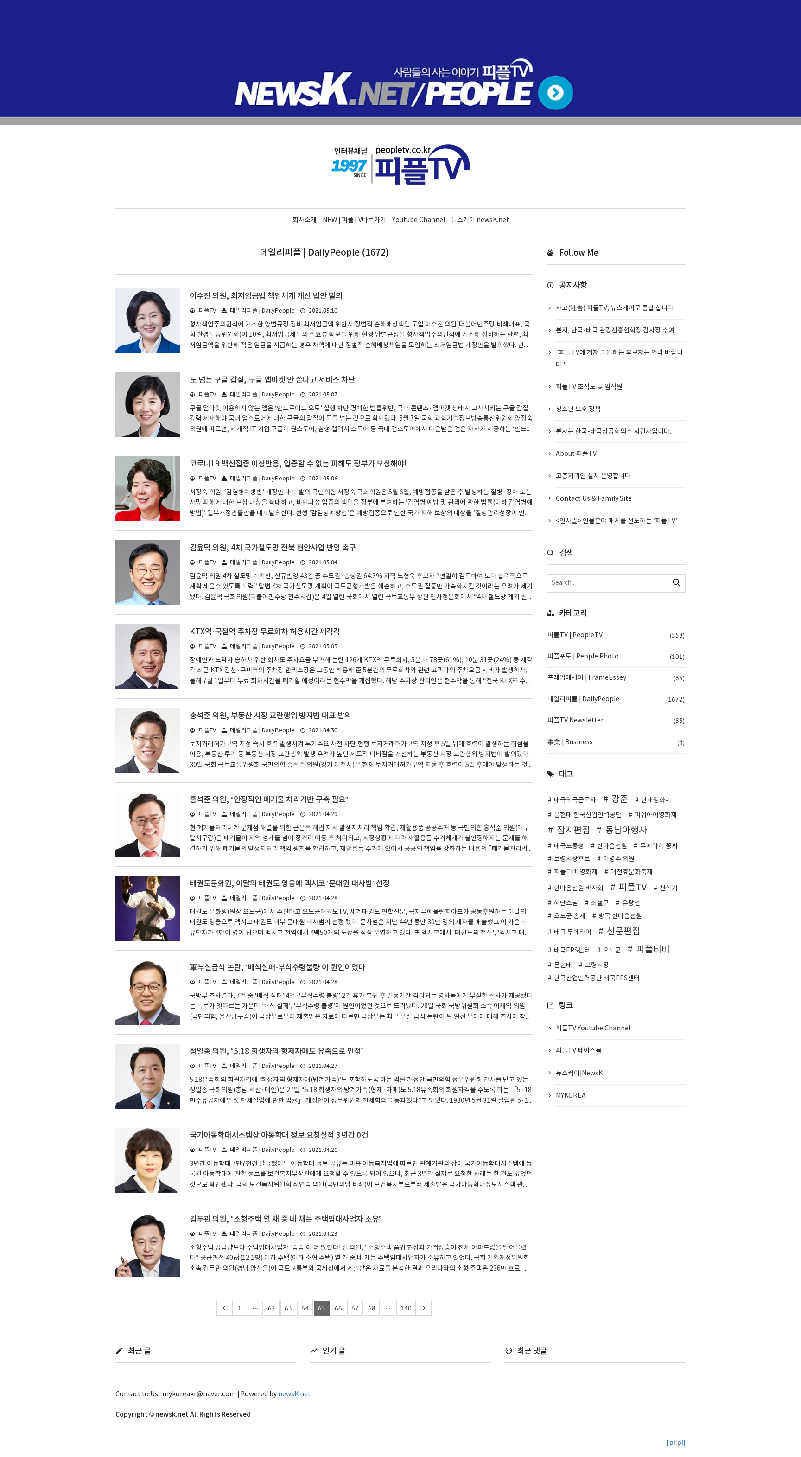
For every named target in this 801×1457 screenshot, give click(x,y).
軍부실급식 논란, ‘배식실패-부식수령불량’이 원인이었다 (277, 967)
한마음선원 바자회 (579, 888)
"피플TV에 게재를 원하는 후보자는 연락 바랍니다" (619, 358)
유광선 (631, 903)
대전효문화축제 (631, 872)
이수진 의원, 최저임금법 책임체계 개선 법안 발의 (266, 296)
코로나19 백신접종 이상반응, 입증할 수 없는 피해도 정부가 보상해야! (298, 464)
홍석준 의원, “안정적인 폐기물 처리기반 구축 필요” (269, 800)
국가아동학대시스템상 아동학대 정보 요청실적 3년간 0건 (279, 1135)
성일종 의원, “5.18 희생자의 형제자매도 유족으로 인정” (277, 1051)
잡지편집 (573, 830)
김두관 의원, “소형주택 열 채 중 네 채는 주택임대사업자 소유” (285, 1219)
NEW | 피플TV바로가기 (354, 220)
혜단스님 (566, 903)
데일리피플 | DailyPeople (262, 310)
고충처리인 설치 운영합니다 (593, 476)
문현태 (563, 965)
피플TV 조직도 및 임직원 (589, 387)
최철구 (600, 903)
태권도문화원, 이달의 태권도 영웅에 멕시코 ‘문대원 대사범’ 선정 (290, 883)
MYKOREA (571, 1095)
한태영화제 (656, 800)
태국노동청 (569, 846)
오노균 (612, 950)
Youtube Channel (418, 220)
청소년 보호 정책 (578, 409)
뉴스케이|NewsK (579, 1073)
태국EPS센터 (572, 950)
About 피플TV (576, 454)
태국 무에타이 (572, 932)
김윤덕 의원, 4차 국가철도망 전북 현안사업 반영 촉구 (273, 548)
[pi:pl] (676, 1443)
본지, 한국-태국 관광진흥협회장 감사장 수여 (615, 330)
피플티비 (653, 950)
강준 (619, 799)
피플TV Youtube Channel (593, 1028)
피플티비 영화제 (576, 872)
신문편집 (623, 932)
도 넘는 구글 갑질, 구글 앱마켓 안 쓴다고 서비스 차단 (272, 380)
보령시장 (597, 965)
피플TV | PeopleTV (616, 635)
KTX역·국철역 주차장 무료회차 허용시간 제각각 (265, 632)
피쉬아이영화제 (656, 815)
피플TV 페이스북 (579, 1050)
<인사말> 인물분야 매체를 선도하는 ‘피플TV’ (616, 521)
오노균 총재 (569, 916)
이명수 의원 (619, 859)
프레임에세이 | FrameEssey (616, 678)
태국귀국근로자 (575, 800)
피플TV (633, 887)
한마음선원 (612, 846)
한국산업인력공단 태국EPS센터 (597, 978)
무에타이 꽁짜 (659, 846)
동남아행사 (626, 830)
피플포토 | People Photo (616, 656)
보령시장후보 (572, 859)
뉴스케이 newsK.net (480, 220)
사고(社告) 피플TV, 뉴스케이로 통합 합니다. (615, 308)
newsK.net (294, 1394)
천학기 (669, 888)
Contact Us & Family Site (594, 499)
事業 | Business (616, 742)
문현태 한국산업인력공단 (588, 815)
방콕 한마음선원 (620, 916)
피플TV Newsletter (616, 720)
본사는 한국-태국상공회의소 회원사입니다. (613, 431)
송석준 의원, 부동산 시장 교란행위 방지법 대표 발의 (270, 716)
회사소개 (304, 220)
